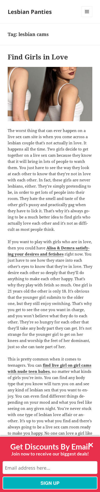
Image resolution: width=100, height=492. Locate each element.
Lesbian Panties (30, 11)
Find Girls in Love (38, 56)
